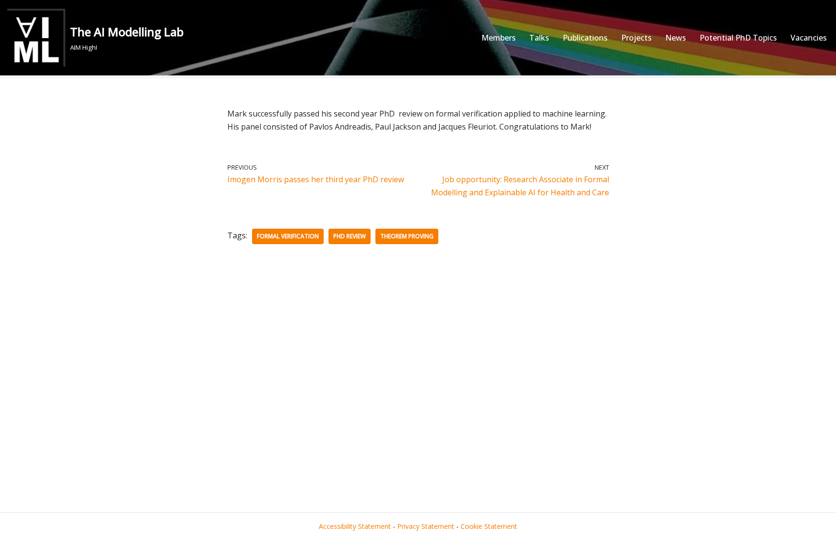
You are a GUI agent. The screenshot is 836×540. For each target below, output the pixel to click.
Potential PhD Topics (738, 37)
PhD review (349, 236)
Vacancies (809, 37)
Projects (636, 37)
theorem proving (406, 236)
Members (498, 37)
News (675, 37)
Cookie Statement (489, 526)
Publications (585, 37)
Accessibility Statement (355, 526)
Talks (539, 37)
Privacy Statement (425, 526)
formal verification (288, 236)
